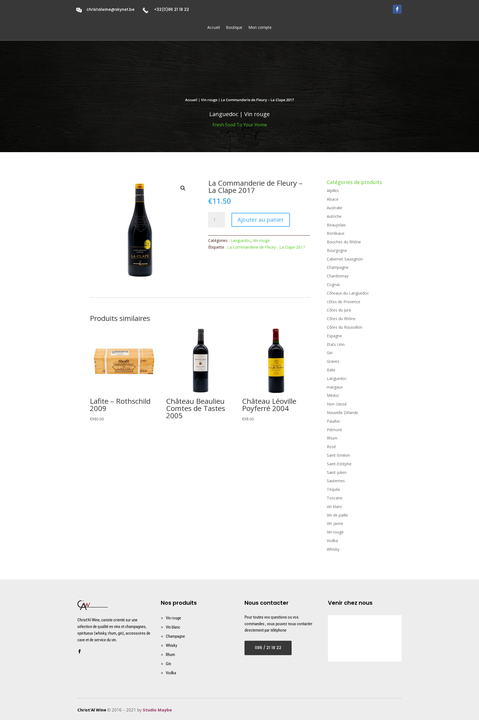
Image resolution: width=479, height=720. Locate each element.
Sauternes (336, 480)
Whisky (333, 549)
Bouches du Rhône (344, 241)
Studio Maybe (157, 710)
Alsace (332, 199)
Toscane (334, 498)
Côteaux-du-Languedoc (348, 293)
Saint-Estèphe (339, 463)
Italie (331, 369)
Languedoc (241, 240)
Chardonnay (337, 276)
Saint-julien (336, 472)
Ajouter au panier (261, 219)
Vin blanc (173, 627)
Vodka (332, 540)
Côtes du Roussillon (344, 327)
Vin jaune (335, 523)
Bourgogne (337, 250)
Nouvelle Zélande (342, 412)
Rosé (331, 446)
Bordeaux (335, 233)
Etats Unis (336, 344)
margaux (335, 387)
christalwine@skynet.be (110, 9)
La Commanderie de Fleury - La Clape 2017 (266, 247)
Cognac (333, 284)
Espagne (334, 335)
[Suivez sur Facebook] (397, 9)
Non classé (337, 404)
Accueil (213, 27)
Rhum (332, 438)
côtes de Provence (343, 301)
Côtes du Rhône (341, 318)
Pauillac (333, 421)
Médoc (333, 395)
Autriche (334, 216)
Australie (334, 207)
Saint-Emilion (338, 455)
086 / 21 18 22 (268, 647)
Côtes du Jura (339, 310)
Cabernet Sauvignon (345, 259)
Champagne (337, 267)
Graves (333, 361)
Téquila (333, 489)
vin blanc (334, 506)
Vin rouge (209, 99)
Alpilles (333, 190)
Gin (330, 352)
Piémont (334, 429)
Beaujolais (336, 225)
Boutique (234, 27)
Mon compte (260, 27)
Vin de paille (337, 515)
